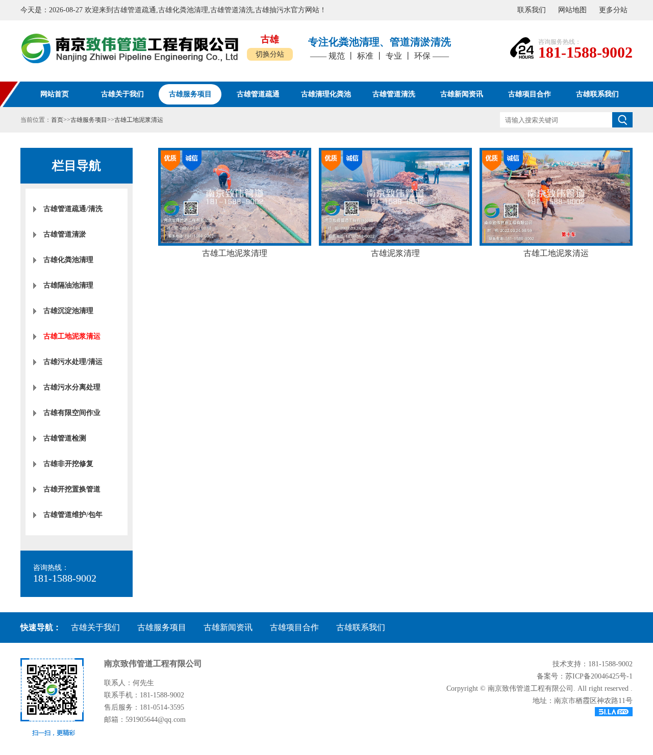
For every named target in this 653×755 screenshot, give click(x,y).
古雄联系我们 (360, 627)
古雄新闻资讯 (228, 627)
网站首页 (54, 94)
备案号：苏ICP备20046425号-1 (585, 676)
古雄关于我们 (95, 627)
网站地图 (572, 10)
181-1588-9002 (585, 52)
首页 (57, 119)
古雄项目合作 (294, 627)
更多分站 (613, 10)
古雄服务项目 (88, 119)
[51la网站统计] (539, 711)
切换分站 (270, 54)
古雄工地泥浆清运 (138, 119)
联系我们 (531, 10)
